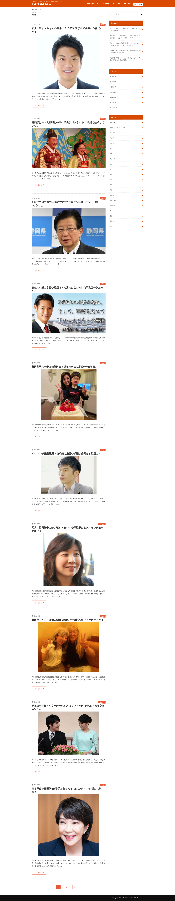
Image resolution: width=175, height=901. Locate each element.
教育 (111, 185)
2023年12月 (113, 108)
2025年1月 (113, 76)
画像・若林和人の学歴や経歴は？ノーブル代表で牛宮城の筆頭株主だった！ (125, 44)
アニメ (112, 138)
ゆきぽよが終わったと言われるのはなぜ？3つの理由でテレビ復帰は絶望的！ (125, 59)
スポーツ (112, 159)
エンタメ (112, 143)
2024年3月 (113, 92)
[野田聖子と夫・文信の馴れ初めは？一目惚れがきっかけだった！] (68, 671)
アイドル (112, 133)
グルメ (112, 148)
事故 (111, 174)
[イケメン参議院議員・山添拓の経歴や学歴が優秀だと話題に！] (69, 493)
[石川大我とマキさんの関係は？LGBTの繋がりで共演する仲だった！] (68, 87)
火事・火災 (113, 200)
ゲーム (112, 153)
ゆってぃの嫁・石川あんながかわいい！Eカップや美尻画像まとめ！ (125, 29)
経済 (111, 211)
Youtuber (113, 122)
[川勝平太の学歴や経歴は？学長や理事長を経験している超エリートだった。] (69, 253)
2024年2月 (113, 97)
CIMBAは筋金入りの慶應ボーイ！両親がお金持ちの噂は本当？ (125, 52)
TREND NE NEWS (42, 4)
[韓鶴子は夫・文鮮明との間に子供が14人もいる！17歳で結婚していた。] (69, 167)
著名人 (112, 221)
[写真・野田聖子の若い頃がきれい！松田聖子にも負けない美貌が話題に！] (68, 585)
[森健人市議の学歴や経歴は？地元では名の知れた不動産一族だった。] (69, 332)
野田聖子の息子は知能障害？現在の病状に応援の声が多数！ (65, 366)
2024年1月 (113, 102)
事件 (111, 169)
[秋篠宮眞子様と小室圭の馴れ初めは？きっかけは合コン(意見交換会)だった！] (68, 754)
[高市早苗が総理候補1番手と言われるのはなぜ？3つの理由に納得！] (68, 854)
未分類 (112, 195)
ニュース (112, 164)
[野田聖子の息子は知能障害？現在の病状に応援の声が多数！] (69, 419)
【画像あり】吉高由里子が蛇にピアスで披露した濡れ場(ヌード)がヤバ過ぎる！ (125, 37)
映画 (111, 190)
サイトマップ (127, 3)
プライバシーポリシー (91, 3)
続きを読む (38, 105)
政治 (111, 179)
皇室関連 (112, 205)
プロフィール (116, 3)
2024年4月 (113, 87)
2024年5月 (113, 82)
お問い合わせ (105, 3)
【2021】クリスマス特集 (118, 127)
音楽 (111, 226)
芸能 (111, 216)
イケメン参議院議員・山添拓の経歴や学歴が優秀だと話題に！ (66, 453)
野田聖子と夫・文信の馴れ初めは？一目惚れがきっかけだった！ (68, 619)
